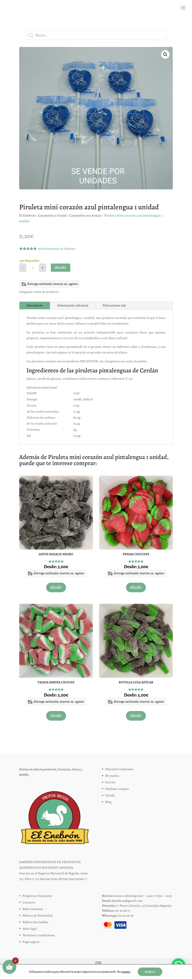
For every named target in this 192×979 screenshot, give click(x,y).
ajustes (126, 972)
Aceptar (150, 971)
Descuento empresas (119, 769)
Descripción (34, 305)
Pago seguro (30, 942)
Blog (108, 802)
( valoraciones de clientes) (57, 248)
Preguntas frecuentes (37, 896)
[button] (165, 54)
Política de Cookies (35, 922)
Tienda (110, 795)
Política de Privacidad (37, 915)
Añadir (60, 267)
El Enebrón (27, 215)
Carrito (110, 782)
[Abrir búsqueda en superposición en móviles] (96, 35)
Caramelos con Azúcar (85, 215)
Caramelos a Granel (52, 215)
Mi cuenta (112, 775)
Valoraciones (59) (114, 305)
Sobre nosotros (32, 909)
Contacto (28, 902)
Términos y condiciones (38, 935)
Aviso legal (29, 928)
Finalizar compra (117, 789)
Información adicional (72, 305)
